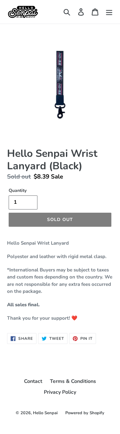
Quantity (18, 190)
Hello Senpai (45, 413)
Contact (33, 381)
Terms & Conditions (73, 381)
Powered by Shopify (84, 413)
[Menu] (109, 12)
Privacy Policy (60, 392)
